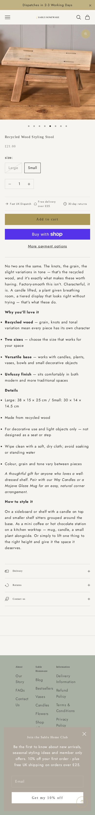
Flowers (42, 713)
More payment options (47, 246)
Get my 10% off (47, 798)
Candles (42, 705)
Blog (39, 680)
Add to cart (47, 219)
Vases (40, 696)
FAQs (20, 690)
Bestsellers (44, 688)
